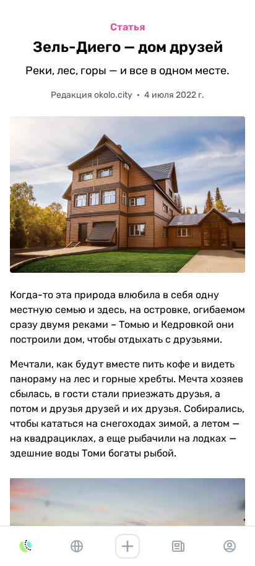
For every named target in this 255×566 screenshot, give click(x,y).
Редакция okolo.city (92, 95)
